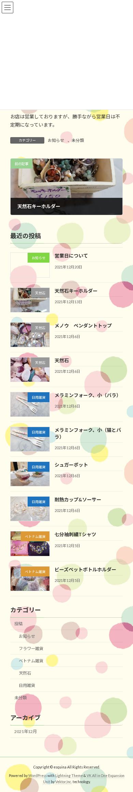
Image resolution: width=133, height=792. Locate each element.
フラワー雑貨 (31, 648)
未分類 (78, 140)
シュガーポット (71, 465)
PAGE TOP (123, 761)
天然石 (62, 360)
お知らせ (56, 140)
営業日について (71, 256)
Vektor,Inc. (63, 781)
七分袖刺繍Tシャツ (75, 534)
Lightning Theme (69, 776)
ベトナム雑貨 (31, 660)
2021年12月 (25, 731)
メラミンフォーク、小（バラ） (88, 395)
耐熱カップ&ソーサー (78, 499)
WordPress (37, 776)
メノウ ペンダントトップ (83, 325)
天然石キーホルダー (76, 290)
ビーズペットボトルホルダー (85, 569)
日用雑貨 (27, 685)
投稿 (18, 623)
